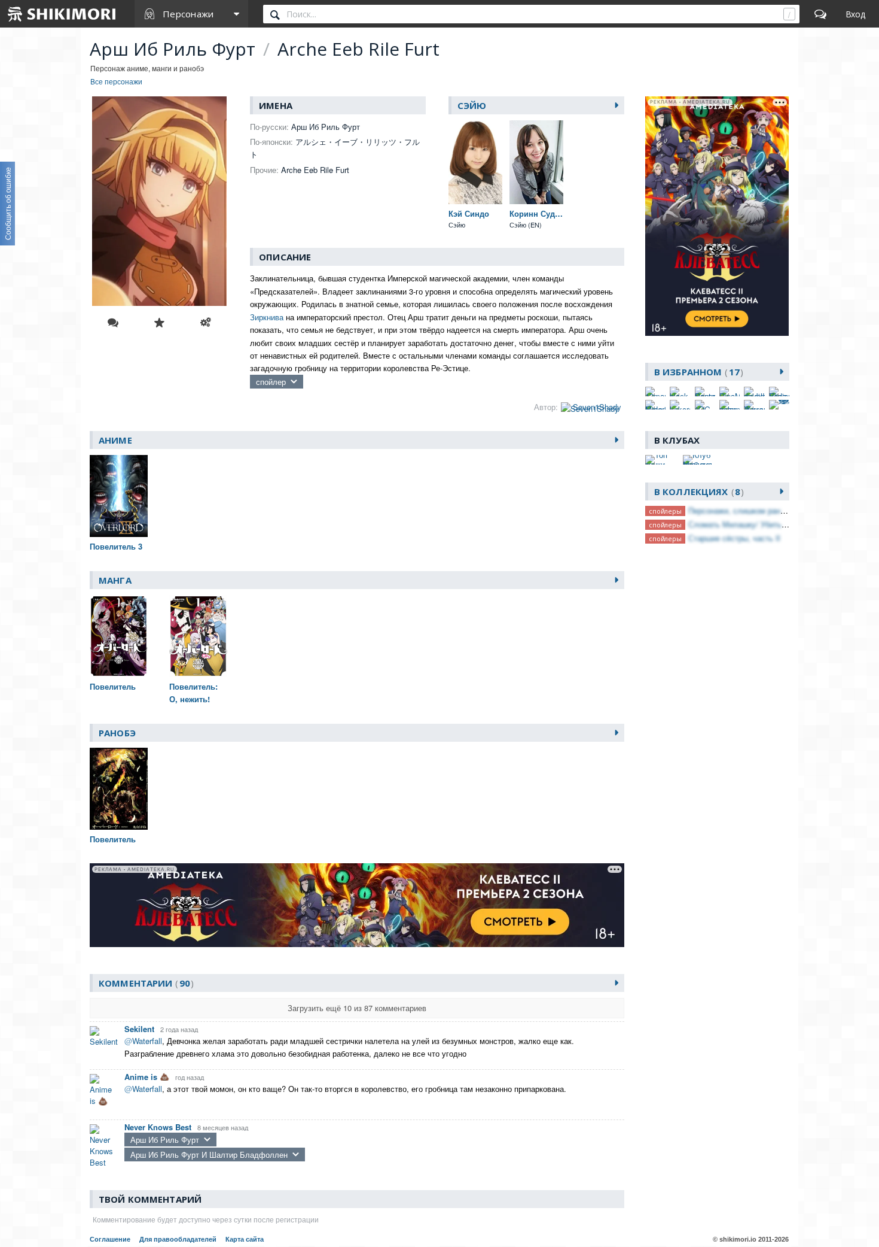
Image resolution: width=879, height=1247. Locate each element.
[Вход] (855, 14)
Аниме (115, 440)
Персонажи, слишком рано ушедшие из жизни (771, 510)
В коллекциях (697, 491)
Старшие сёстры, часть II (734, 538)
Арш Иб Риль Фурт (164, 1139)
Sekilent (139, 1028)
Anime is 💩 (146, 1076)
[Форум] (820, 14)
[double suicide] (754, 391)
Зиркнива (266, 317)
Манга (115, 580)
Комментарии (144, 983)
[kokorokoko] (680, 404)
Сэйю (472, 105)
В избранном (697, 372)
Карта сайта (244, 1239)
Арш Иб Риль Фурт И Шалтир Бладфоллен (209, 1154)
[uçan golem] (729, 404)
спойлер (271, 381)
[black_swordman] (680, 391)
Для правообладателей (177, 1239)
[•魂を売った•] (779, 404)
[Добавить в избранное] (159, 323)
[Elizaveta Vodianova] (779, 391)
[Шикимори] (62, 14)
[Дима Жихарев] (754, 404)
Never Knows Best (157, 1127)
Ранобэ (117, 733)
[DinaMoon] (729, 391)
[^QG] (705, 404)
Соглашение (110, 1239)
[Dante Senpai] (705, 391)
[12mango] (655, 391)
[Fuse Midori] (655, 404)
